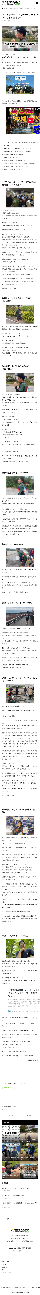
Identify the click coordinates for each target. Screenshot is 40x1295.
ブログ (13, 20)
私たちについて (6, 1262)
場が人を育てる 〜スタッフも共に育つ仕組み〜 (16, 1188)
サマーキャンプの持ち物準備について (13, 1195)
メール (13, 1088)
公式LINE (5, 1088)
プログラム (5, 1264)
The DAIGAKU (6, 1272)
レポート (4, 1267)
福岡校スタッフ (12, 1106)
